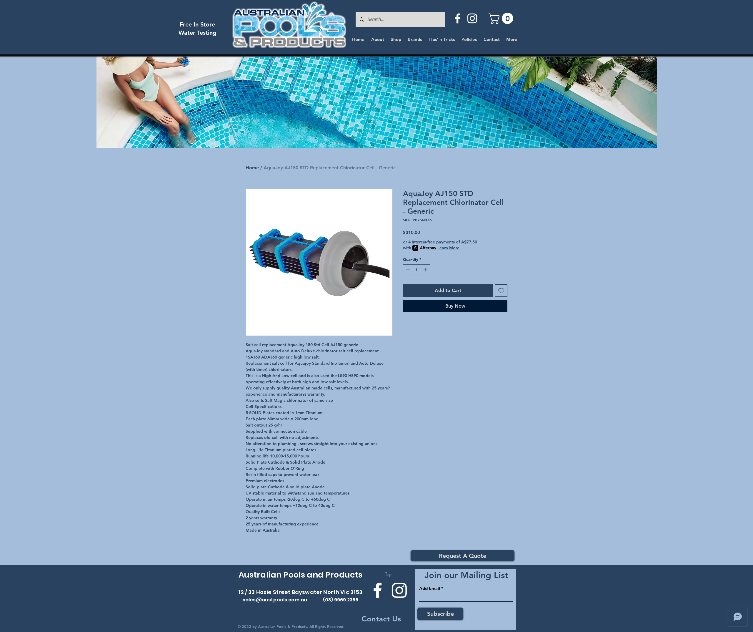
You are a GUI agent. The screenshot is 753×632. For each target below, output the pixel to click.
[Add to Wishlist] (501, 290)
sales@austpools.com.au (275, 599)
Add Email (429, 588)
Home (252, 167)
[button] (502, 18)
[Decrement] (407, 270)
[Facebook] (457, 18)
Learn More (448, 248)
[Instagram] (472, 18)
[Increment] (425, 270)
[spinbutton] (416, 270)
